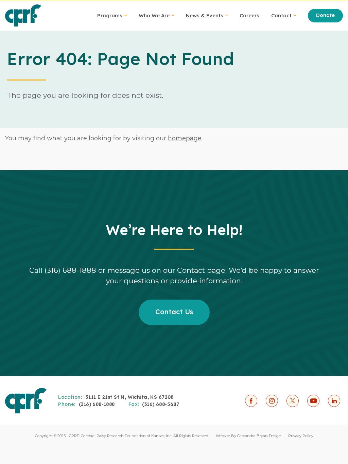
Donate (325, 15)
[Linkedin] (334, 401)
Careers (249, 15)
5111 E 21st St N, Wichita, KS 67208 (129, 397)
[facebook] (251, 401)
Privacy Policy (300, 435)
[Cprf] (23, 15)
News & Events (204, 15)
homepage (185, 138)
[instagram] (272, 401)
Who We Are (154, 15)
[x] (292, 401)
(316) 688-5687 (160, 404)
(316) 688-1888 (97, 404)
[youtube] (313, 401)
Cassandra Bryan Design (259, 435)
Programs (109, 15)
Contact (281, 15)
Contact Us (174, 311)
